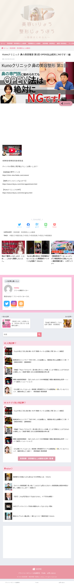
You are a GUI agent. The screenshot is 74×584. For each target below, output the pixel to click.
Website (21, 307)
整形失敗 (19, 235)
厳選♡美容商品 (61, 43)
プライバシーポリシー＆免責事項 (29, 573)
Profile (43, 573)
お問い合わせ (51, 573)
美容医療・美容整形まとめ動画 (16, 43)
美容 (26, 235)
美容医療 (34, 235)
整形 (12, 235)
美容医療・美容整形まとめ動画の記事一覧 (36, 458)
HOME (38, 569)
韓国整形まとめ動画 (34, 43)
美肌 (41, 235)
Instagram (14, 307)
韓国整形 (49, 235)
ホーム (3, 43)
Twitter (6, 307)
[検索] (39, 334)
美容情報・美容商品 (49, 43)
